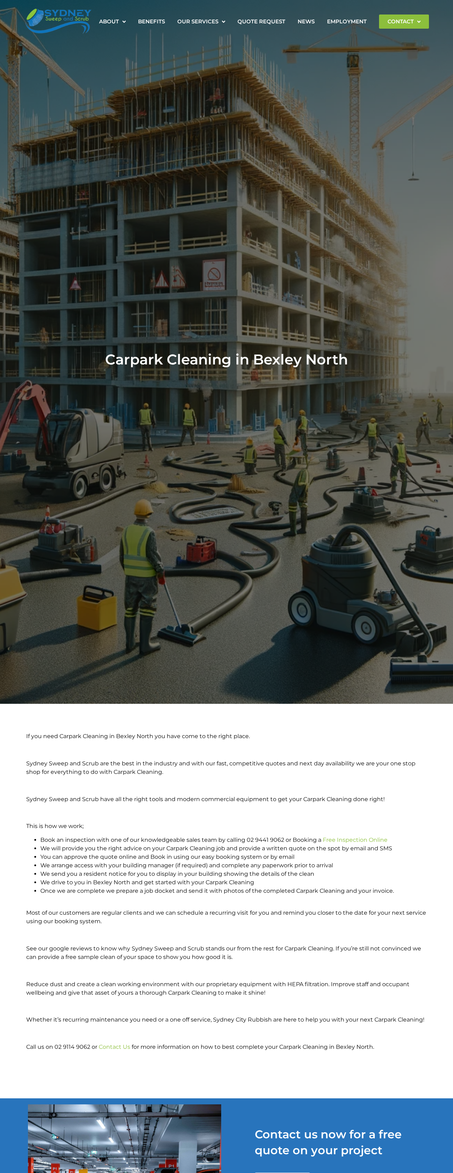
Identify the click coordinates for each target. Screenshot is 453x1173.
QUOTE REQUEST (261, 21)
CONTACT (401, 21)
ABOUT (109, 21)
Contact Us (114, 1046)
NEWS (306, 21)
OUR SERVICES (197, 21)
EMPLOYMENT (347, 21)
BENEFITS (151, 21)
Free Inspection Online (355, 839)
